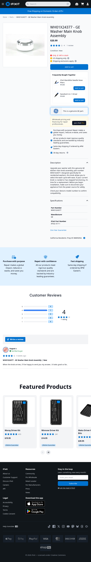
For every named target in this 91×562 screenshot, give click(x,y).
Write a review (16, 339)
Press (28, 489)
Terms (5, 510)
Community (30, 473)
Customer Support (10, 477)
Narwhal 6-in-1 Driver (68, 94)
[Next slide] (48, 452)
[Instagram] (63, 526)
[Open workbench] (76, 4)
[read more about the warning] (84, 238)
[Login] (88, 4)
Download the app (34, 498)
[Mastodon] (72, 526)
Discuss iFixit (8, 481)
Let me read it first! (67, 488)
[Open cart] (82, 4)
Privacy (5, 506)
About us (6, 473)
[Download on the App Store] (35, 503)
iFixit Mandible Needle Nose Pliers (71, 81)
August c (13, 348)
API (4, 489)
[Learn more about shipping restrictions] (68, 58)
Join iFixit (79, 123)
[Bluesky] (77, 526)
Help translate (8, 526)
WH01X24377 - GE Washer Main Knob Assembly (35, 17)
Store (5, 17)
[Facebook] (53, 526)
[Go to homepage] (14, 4)
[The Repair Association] (86, 526)
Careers (6, 485)
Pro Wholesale (31, 477)
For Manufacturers (33, 485)
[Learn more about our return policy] (67, 153)
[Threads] (82, 526)
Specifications (56, 200)
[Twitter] (58, 526)
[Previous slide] (43, 452)
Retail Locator (31, 481)
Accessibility (8, 502)
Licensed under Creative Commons (52, 555)
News (28, 492)
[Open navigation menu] (2, 4)
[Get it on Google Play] (35, 511)
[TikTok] (49, 526)
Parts (12, 17)
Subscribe (73, 483)
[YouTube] (68, 526)
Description (55, 162)
